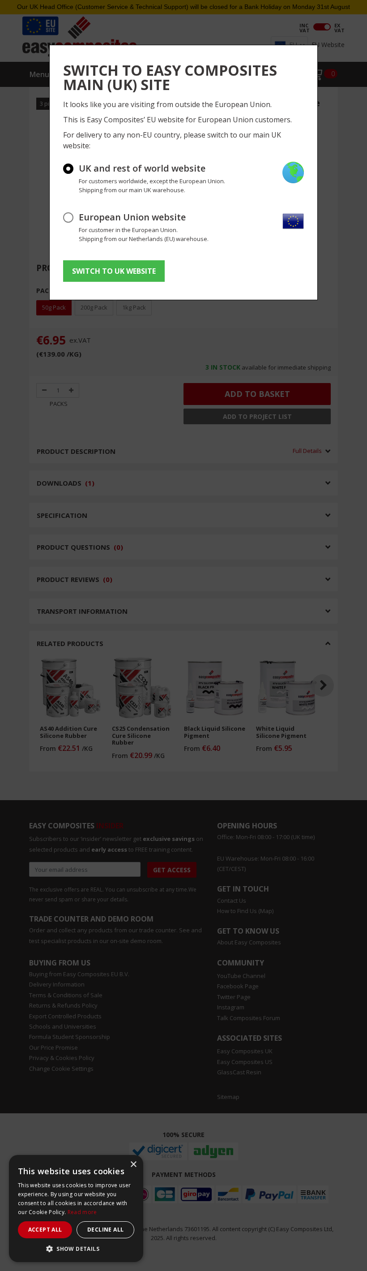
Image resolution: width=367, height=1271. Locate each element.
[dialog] (76, 1208)
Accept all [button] (45, 1229)
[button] (76, 1248)
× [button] (133, 1164)
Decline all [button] (105, 1229)
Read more (82, 1212)
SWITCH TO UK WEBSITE (114, 271)
